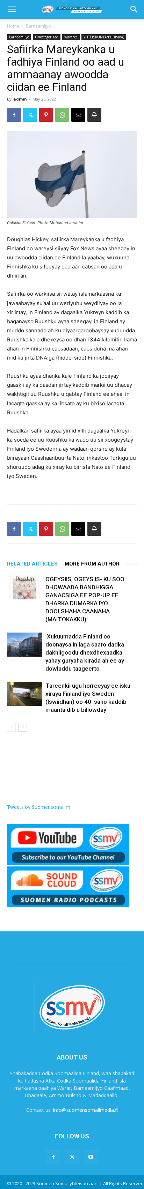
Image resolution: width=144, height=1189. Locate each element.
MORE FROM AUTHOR (92, 564)
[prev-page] (11, 727)
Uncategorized (46, 37)
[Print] (94, 115)
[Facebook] (14, 115)
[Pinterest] (46, 115)
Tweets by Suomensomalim (38, 807)
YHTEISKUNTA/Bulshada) (104, 37)
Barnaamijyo (38, 26)
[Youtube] (91, 1157)
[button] (12, 9)
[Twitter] (30, 115)
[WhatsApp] (62, 115)
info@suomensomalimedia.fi (85, 1110)
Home (13, 26)
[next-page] (22, 727)
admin (20, 99)
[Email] (78, 115)
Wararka (71, 37)
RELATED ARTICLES (32, 564)
